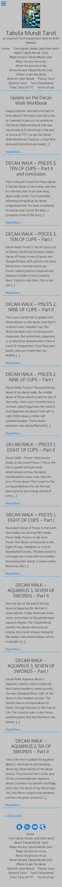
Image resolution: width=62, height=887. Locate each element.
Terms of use (45, 87)
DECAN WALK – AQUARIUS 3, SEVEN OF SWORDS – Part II (31, 590)
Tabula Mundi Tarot (31, 32)
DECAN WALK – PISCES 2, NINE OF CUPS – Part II (31, 306)
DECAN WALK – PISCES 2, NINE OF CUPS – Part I (31, 376)
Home (6, 48)
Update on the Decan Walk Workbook (31, 100)
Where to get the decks (31, 74)
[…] (47, 144)
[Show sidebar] (3, 4)
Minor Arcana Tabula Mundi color (31, 70)
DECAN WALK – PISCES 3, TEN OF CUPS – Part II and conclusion (31, 168)
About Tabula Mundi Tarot (31, 53)
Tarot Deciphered (41, 83)
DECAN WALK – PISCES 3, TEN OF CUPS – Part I (31, 236)
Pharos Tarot (46, 78)
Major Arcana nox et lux (31, 61)
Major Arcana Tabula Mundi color (31, 57)
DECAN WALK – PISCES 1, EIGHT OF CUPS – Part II (31, 447)
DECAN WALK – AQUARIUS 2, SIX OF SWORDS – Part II (31, 746)
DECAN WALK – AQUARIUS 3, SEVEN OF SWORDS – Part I (31, 666)
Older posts (14, 816)
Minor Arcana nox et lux (31, 65)
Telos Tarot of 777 (22, 87)
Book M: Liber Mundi (20, 78)
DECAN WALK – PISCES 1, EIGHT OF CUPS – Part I (31, 517)
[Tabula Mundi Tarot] (31, 28)
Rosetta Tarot (18, 83)
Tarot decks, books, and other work (36, 48)
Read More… (14, 152)
